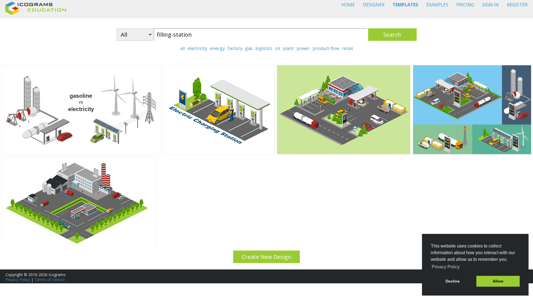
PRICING (465, 5)
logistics (263, 48)
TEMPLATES (405, 5)
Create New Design (266, 257)
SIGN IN (490, 5)
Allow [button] (498, 281)
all (182, 48)
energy (217, 48)
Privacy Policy (18, 279)
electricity (197, 48)
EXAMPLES (437, 5)
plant (288, 48)
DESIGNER (373, 5)
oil (277, 48)
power (303, 48)
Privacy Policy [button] (446, 266)
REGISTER (517, 5)
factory (235, 48)
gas (249, 48)
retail (347, 48)
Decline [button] (453, 281)
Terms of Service (49, 279)
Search (392, 34)
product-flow (326, 48)
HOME (348, 5)
